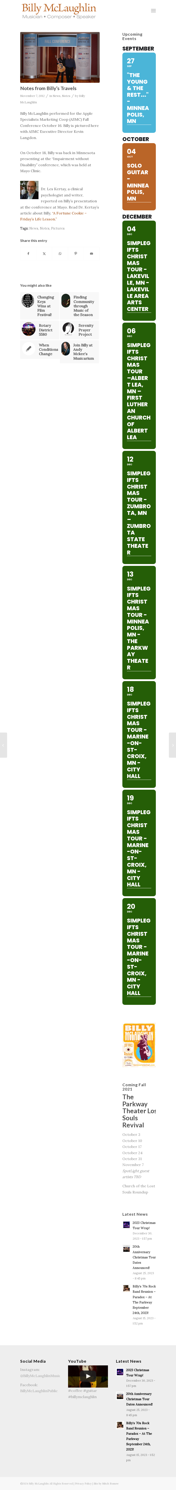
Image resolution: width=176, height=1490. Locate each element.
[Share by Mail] (91, 253)
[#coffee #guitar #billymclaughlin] (88, 1376)
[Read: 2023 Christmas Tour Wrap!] (126, 1225)
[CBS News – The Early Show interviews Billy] (172, 745)
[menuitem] (153, 10)
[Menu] (153, 10)
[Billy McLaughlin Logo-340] (59, 10)
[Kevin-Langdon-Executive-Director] (59, 57)
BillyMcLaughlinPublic (39, 1390)
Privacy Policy (83, 1483)
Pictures (58, 228)
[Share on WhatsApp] (60, 253)
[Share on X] (44, 253)
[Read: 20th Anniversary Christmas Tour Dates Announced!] (126, 1248)
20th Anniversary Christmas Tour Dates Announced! (144, 1257)
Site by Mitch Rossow (106, 1483)
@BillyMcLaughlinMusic (40, 1375)
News (56, 96)
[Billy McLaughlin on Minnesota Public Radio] (3, 745)
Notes (66, 96)
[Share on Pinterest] (76, 253)
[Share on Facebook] (28, 253)
